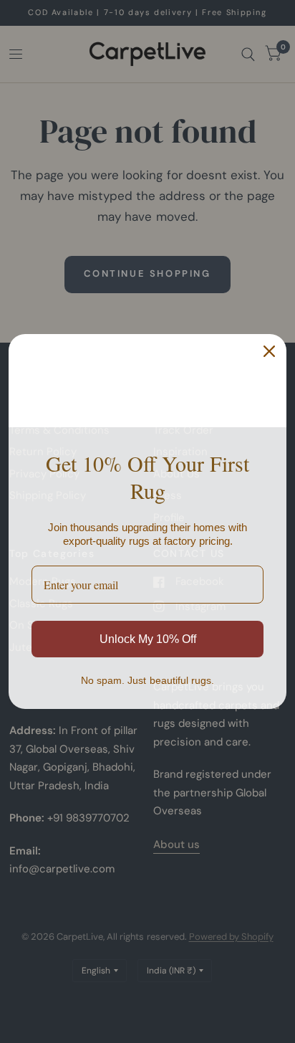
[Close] (269, 351)
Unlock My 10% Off (148, 639)
